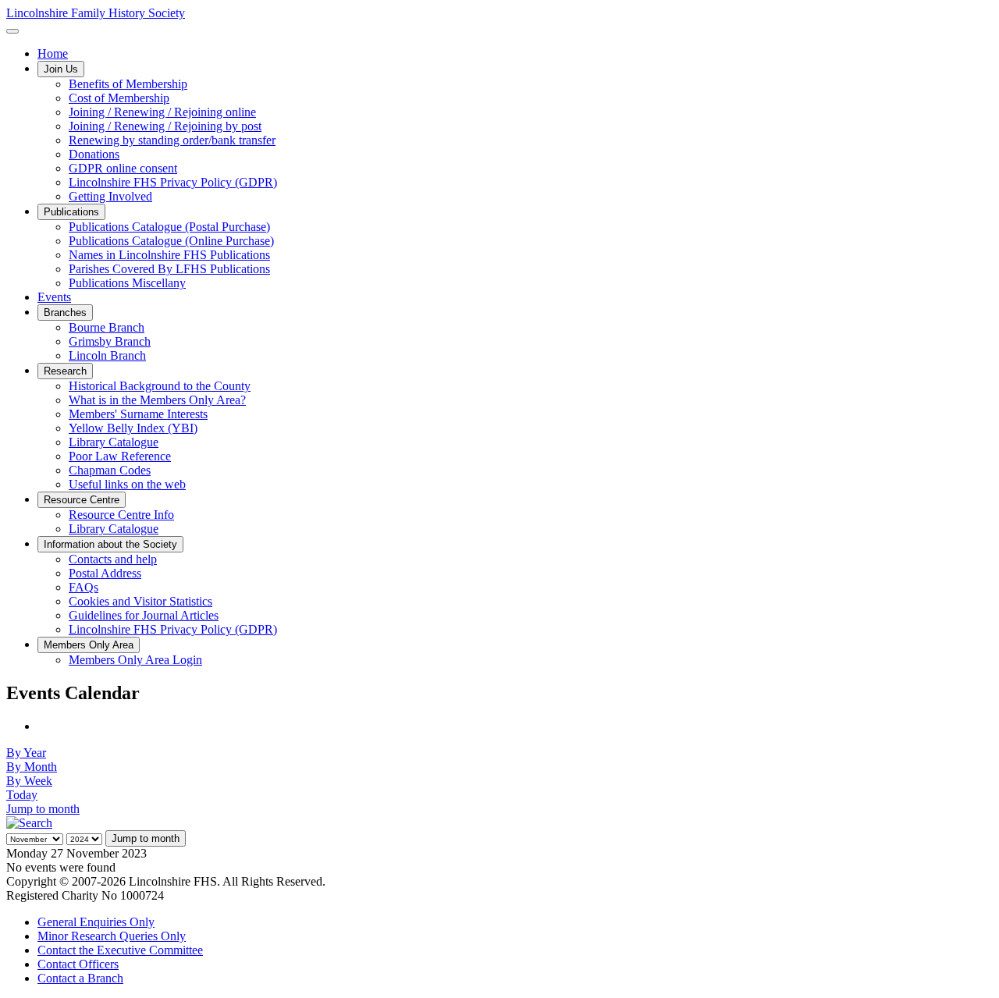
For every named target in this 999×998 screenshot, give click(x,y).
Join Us (61, 69)
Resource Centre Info (121, 514)
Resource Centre (81, 500)
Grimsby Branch (110, 341)
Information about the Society (110, 544)
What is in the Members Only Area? (157, 400)
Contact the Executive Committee (120, 950)
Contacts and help (113, 559)
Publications (71, 212)
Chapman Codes (110, 470)
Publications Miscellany (127, 282)
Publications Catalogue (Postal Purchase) (169, 226)
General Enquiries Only (96, 922)
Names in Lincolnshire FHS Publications (169, 254)
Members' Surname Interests (138, 414)
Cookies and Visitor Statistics (140, 601)
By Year (26, 752)
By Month (31, 766)
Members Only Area (88, 645)
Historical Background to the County (160, 385)
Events (54, 297)
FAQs (83, 587)
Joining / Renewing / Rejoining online (162, 112)
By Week (29, 780)
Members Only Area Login (135, 659)
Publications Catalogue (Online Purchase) (171, 240)
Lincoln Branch (107, 355)
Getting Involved (110, 196)
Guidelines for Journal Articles (144, 615)
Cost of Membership (119, 98)
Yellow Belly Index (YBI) (133, 428)
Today (21, 794)
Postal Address (105, 573)
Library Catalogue (113, 442)
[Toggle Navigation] (12, 31)
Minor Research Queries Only (111, 936)
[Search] (29, 822)
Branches (65, 312)
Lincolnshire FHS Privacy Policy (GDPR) (173, 182)
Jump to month (43, 808)
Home (52, 53)
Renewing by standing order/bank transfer (172, 140)
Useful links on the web (127, 484)
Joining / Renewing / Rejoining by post (165, 126)
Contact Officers (78, 964)
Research (65, 371)
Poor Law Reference (120, 456)
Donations (94, 154)
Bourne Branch (106, 327)
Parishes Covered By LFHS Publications (169, 268)
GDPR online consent (123, 168)
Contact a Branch (80, 978)
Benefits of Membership (128, 84)
